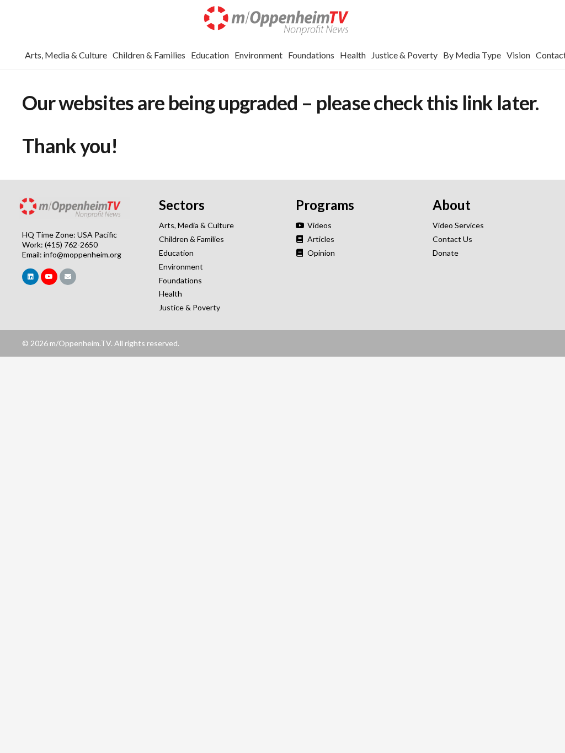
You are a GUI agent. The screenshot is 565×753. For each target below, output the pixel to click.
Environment (181, 266)
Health (170, 293)
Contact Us (452, 239)
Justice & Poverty (189, 307)
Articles (320, 239)
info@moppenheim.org (82, 254)
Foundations (180, 280)
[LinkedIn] (30, 276)
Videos (319, 225)
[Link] (282, 21)
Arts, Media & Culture (196, 225)
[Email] (68, 276)
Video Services (458, 225)
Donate (446, 252)
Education (176, 252)
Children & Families (191, 239)
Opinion (320, 252)
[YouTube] (49, 276)
